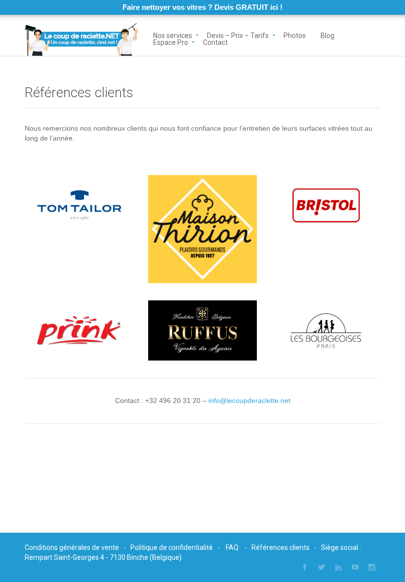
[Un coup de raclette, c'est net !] (81, 38)
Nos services (172, 35)
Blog (327, 35)
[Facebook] (304, 567)
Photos (295, 35)
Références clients (280, 547)
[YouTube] (355, 567)
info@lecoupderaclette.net (249, 400)
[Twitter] (321, 567)
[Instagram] (372, 567)
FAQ (232, 547)
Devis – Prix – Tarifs (238, 35)
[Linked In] (338, 567)
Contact (215, 41)
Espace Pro (170, 41)
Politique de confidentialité (171, 547)
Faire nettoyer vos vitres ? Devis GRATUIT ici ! (202, 7)
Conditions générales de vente (72, 547)
